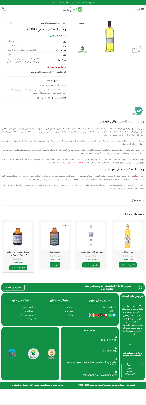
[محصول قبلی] (14, 23)
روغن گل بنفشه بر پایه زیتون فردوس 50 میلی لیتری (18, 254)
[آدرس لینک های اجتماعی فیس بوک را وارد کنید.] (52, 98)
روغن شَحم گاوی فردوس (41, 93)
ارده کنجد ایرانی (52, 90)
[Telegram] (114, 315)
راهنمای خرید (28, 307)
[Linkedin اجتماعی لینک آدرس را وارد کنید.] (42, 98)
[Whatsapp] (110, 315)
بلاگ (111, 311)
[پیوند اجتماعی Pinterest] (45, 98)
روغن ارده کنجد (128, 252)
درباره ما (70, 307)
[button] (128, 264)
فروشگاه (30, 318)
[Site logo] (73, 9)
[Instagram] (102, 315)
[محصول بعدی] (8, 23)
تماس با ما (69, 311)
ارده (137, 176)
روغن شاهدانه (54, 252)
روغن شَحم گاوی (59, 93)
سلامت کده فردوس (105, 307)
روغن (134, 141)
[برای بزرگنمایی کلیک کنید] (139, 51)
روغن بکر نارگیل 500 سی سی (91, 252)
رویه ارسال (29, 311)
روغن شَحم (13, 90)
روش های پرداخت (26, 315)
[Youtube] (106, 315)
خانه (64, 23)
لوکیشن (70, 315)
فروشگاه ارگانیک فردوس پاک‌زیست (70, 162)
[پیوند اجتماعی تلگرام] (38, 98)
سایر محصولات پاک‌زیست (50, 23)
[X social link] (49, 98)
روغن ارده (41, 90)
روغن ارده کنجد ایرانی (27, 90)
